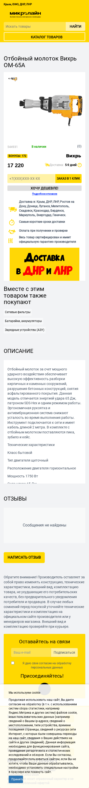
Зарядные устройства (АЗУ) (24, 330)
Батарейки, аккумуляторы (23, 321)
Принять (17, 779)
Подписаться (64, 652)
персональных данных (47, 667)
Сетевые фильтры (17, 312)
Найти (75, 26)
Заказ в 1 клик (68, 178)
